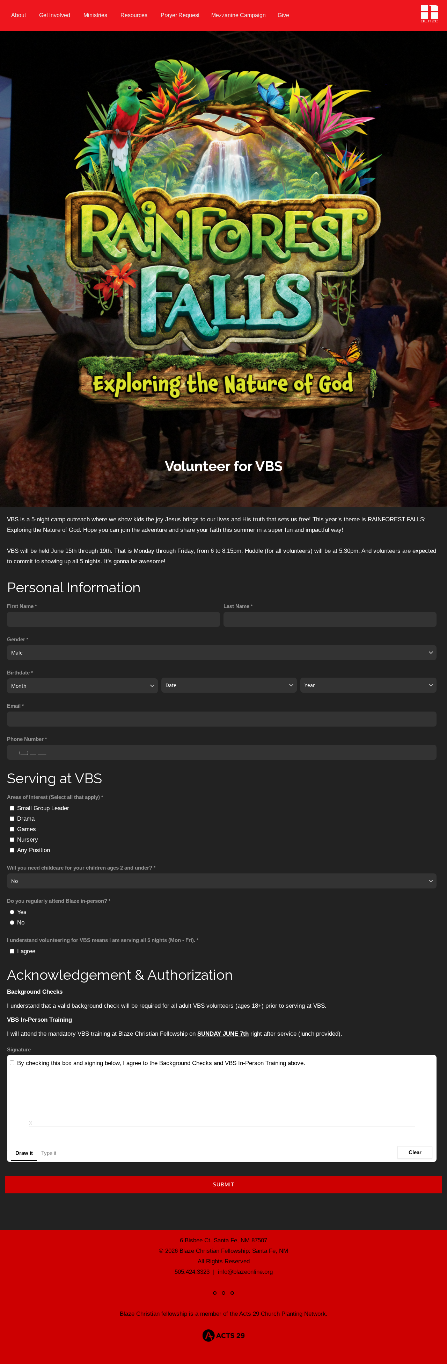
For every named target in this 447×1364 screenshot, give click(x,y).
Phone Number (25, 739)
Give (283, 15)
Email (14, 706)
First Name (20, 606)
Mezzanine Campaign (238, 15)
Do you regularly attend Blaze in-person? (57, 901)
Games (26, 829)
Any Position (33, 850)
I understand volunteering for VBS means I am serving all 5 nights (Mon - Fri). (101, 940)
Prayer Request (180, 15)
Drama (26, 818)
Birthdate (18, 673)
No (20, 922)
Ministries (96, 15)
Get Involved (55, 15)
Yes (22, 912)
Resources (134, 15)
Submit (223, 1184)
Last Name (236, 606)
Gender (16, 639)
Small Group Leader (43, 808)
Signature (19, 1049)
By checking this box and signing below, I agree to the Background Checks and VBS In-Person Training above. (161, 1063)
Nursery (27, 839)
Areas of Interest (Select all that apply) (53, 797)
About (19, 15)
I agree (26, 951)
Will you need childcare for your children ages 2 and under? (79, 868)
